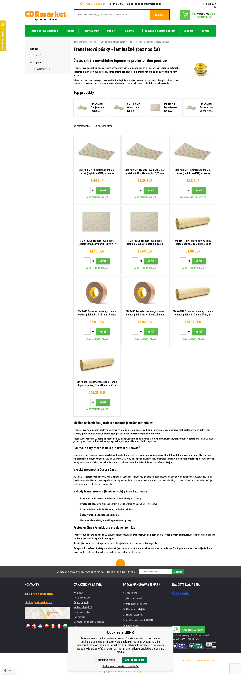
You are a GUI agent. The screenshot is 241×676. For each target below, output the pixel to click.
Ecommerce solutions (193, 660)
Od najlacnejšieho (103, 125)
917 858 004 (39, 594)
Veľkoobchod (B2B (83, 607)
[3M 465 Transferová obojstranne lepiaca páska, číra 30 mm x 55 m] (193, 221)
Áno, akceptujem (134, 659)
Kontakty (78, 592)
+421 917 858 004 (94, 3)
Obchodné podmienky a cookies (89, 621)
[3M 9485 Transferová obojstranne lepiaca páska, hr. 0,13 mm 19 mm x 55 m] (97, 292)
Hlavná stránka (80, 41)
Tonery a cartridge (133, 671)
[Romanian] (52, 626)
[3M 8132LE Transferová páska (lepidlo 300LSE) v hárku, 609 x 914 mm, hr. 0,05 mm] (97, 221)
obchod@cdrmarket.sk (148, 3)
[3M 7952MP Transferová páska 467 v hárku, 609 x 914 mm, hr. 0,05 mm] (145, 151)
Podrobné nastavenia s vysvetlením (120, 666)
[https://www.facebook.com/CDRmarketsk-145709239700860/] (180, 593)
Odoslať (178, 571)
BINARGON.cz (210, 660)
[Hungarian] (40, 626)
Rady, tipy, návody (82, 597)
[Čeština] (28, 626)
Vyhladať (159, 15)
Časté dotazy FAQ (82, 612)
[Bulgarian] (65, 626)
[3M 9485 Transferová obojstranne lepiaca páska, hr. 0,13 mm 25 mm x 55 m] (145, 292)
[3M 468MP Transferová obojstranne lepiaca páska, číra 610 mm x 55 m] (97, 363)
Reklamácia (79, 617)
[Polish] (46, 626)
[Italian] (59, 626)
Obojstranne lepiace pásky (113, 41)
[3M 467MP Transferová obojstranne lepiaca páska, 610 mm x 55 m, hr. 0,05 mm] (193, 292)
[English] (34, 626)
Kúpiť (103, 190)
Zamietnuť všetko (107, 659)
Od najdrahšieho (81, 125)
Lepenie (94, 41)
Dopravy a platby (81, 602)
